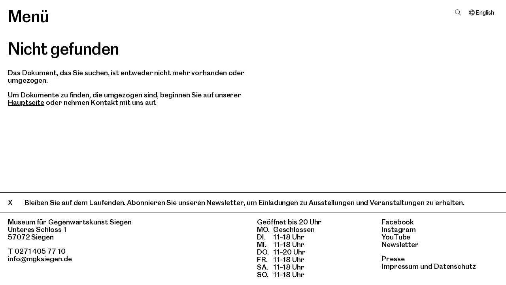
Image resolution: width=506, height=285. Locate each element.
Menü (28, 16)
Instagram (398, 229)
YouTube (395, 237)
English (485, 12)
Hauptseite (26, 102)
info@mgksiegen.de (40, 259)
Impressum (400, 266)
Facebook (397, 222)
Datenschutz (455, 266)
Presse (393, 259)
